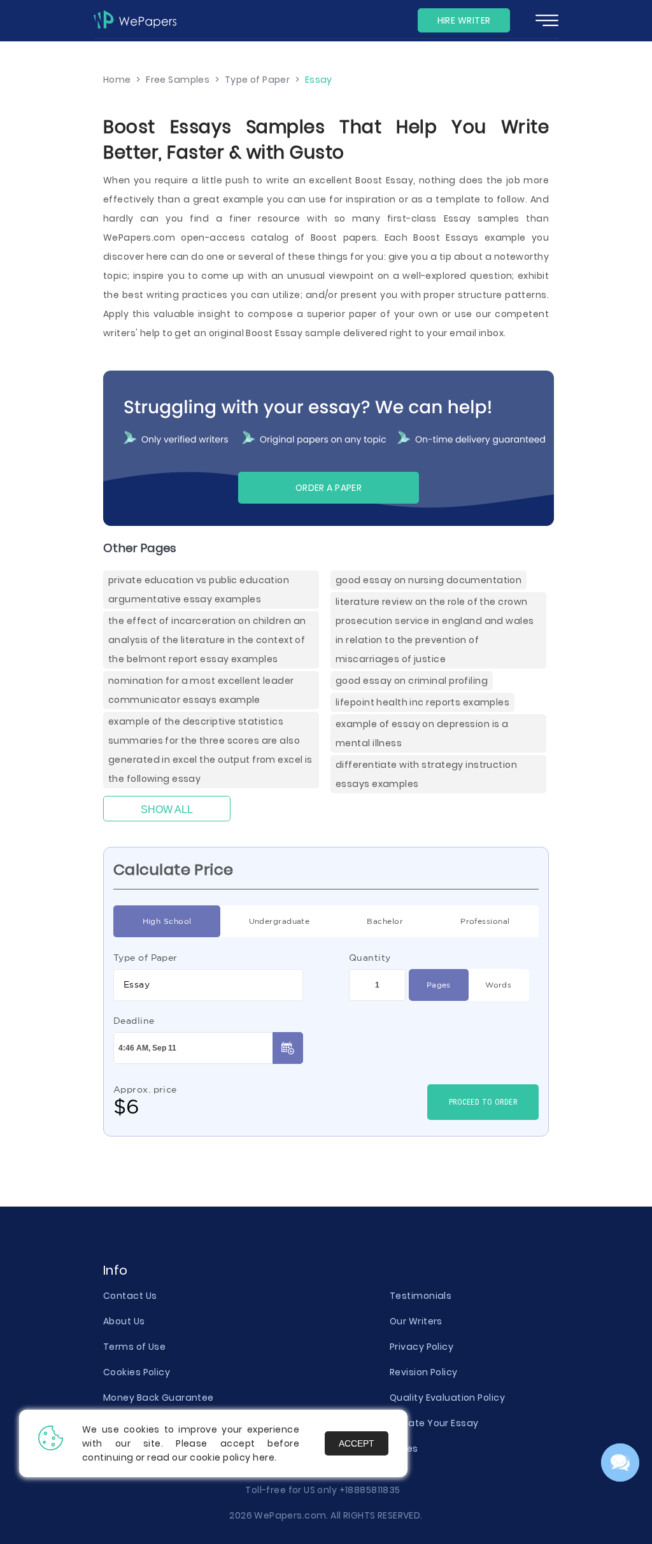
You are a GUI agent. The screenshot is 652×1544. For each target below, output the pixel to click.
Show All (167, 809)
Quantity (370, 958)
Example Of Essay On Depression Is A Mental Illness (422, 733)
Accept (356, 1443)
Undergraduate (279, 921)
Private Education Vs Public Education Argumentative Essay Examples (198, 590)
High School (167, 921)
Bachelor (385, 921)
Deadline (134, 1021)
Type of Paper (145, 958)
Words (498, 985)
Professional (484, 921)
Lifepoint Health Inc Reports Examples (422, 702)
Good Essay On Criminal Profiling (412, 680)
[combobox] (208, 985)
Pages (439, 985)
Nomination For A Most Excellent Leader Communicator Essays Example (201, 690)
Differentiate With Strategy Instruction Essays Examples (426, 774)
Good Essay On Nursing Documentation (428, 580)
